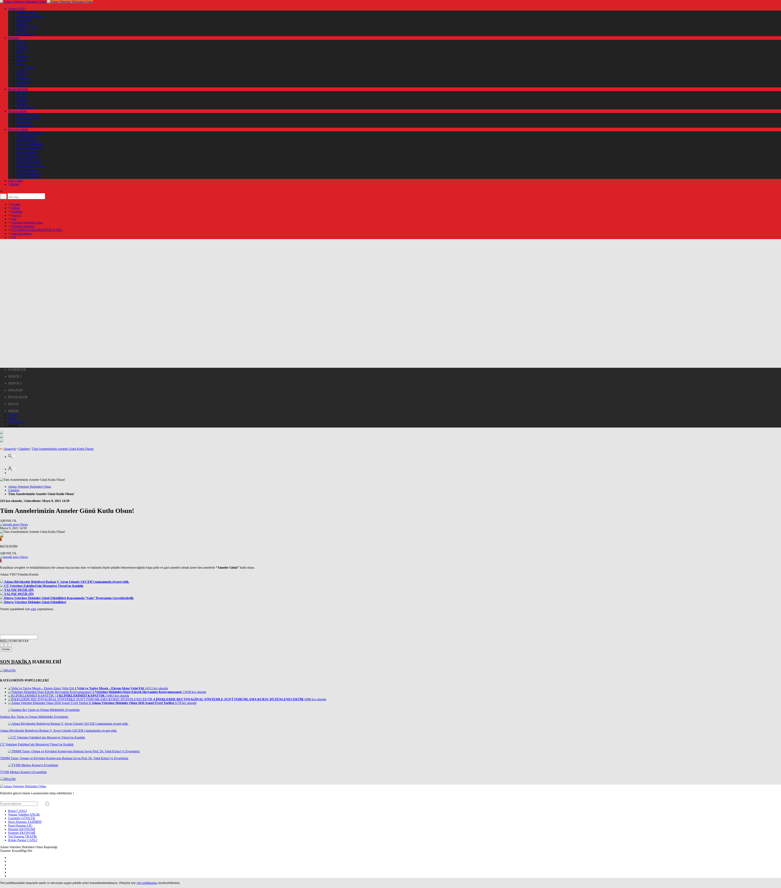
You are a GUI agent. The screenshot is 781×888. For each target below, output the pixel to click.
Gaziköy (29, 67)
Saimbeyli (22, 71)
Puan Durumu (20, 825)
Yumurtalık (23, 82)
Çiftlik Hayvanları (27, 114)
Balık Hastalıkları (27, 140)
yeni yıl (16, 215)
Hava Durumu (24, 822)
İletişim (12, 414)
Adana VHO (16, 8)
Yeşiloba (16, 211)
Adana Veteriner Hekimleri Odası (29, 486)
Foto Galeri (15, 180)
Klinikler (14, 38)
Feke (19, 52)
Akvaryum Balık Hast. (30, 133)
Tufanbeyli (23, 78)
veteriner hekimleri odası (27, 222)
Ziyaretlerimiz (25, 34)
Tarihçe (21, 30)
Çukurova (22, 49)
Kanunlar (22, 100)
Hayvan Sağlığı (18, 129)
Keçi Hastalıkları (27, 151)
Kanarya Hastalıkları (29, 147)
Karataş (21, 60)
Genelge (21, 96)
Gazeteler (21, 818)
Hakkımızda (24, 19)
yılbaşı (15, 208)
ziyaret (15, 204)
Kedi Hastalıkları (27, 155)
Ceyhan (21, 45)
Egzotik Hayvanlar (28, 118)
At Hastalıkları (25, 136)
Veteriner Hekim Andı (30, 16)
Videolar (13, 184)
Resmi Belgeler (18, 89)
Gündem (23, 449)
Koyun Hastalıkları (28, 158)
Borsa (17, 811)
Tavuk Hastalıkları (28, 177)
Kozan (20, 63)
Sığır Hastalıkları (27, 169)
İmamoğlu (22, 56)
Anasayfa (10, 449)
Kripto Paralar (22, 840)
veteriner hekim (21, 233)
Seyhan (21, 74)
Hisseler (21, 829)
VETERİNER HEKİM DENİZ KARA (37, 230)
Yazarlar (21, 23)
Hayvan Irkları (17, 111)
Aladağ (21, 41)
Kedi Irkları (23, 122)
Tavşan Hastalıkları (28, 173)
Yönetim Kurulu (26, 12)
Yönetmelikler (25, 107)
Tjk (13, 237)
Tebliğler (22, 104)
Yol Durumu (22, 836)
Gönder (6, 649)
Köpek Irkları (25, 125)
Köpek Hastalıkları (28, 162)
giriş (33, 609)
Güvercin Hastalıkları (30, 144)
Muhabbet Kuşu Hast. (30, 166)
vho (13, 219)
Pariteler (21, 833)
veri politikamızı (146, 883)
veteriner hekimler (23, 226)
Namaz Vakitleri (24, 814)
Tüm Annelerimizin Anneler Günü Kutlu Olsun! (63, 449)
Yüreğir (21, 85)
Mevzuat (21, 93)
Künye (12, 418)
